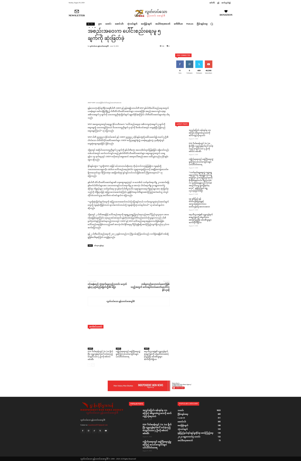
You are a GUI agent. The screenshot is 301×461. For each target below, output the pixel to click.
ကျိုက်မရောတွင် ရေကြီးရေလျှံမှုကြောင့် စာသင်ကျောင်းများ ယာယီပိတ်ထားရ (128, 354)
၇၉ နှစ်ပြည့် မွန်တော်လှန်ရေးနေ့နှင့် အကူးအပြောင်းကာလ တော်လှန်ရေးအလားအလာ (199, 203)
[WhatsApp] (106, 269)
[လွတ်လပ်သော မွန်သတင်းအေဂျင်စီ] (97, 301)
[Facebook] (90, 269)
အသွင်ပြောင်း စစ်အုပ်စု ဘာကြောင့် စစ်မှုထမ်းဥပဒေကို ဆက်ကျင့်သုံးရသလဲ (200, 133)
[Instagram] (88, 431)
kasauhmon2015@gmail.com (98, 425)
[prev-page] (89, 364)
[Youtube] (106, 431)
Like (180, 61)
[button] (212, 24)
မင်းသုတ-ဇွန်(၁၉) (99, 245)
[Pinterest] (101, 269)
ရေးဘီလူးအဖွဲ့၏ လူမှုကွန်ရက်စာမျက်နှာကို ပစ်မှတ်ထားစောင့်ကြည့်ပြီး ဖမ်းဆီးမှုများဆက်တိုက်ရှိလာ (156, 356)
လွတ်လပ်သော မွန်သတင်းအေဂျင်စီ (99, 46)
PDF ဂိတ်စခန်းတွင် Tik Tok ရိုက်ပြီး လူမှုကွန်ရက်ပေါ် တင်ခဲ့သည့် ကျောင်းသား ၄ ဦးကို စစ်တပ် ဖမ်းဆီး (100, 356)
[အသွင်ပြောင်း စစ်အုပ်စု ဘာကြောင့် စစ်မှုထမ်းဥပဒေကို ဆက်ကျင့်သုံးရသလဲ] (181, 133)
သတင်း (90, 349)
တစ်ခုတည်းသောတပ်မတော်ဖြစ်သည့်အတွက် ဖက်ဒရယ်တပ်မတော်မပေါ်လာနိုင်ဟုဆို (150, 287)
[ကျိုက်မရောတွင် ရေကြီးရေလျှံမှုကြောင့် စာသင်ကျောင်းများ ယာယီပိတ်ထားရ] (128, 341)
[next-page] (92, 364)
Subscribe (208, 61)
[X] (95, 269)
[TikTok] (94, 431)
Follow (189, 61)
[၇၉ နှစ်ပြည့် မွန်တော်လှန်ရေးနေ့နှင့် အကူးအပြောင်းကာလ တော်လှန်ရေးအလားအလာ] (181, 202)
